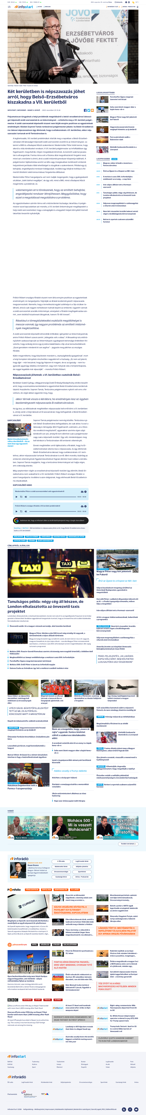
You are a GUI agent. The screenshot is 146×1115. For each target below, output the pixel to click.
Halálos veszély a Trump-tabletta (70, 771)
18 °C (136, 2)
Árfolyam (46, 890)
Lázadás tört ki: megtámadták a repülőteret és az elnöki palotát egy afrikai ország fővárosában (117, 931)
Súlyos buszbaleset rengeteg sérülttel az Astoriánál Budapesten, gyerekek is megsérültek (114, 590)
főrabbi (32, 540)
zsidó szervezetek (45, 540)
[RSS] (124, 1109)
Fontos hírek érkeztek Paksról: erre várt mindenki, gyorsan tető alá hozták (73, 965)
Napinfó (84, 1067)
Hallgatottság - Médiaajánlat (33, 1109)
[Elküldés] (92, 110)
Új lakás (75, 890)
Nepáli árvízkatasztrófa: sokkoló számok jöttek (28, 721)
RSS (103, 1109)
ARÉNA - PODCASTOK (129, 6)
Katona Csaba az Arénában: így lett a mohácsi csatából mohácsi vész (39, 668)
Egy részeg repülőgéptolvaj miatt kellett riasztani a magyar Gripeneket (121, 698)
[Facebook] (130, 1109)
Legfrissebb (110, 1062)
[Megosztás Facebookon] (85, 110)
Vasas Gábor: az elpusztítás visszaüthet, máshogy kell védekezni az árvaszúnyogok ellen (19, 699)
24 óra (40, 6)
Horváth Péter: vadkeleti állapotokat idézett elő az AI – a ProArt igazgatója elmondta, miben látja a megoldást (117, 601)
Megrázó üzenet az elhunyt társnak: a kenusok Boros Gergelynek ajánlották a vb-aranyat (52, 699)
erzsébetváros (60, 537)
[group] (25, 496)
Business (27, 1000)
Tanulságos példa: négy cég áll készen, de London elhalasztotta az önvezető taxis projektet (46, 607)
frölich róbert (32, 537)
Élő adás (62, 861)
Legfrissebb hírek (27, 1082)
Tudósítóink (60, 1062)
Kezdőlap (17, 528)
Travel (47, 1000)
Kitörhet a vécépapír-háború (64, 778)
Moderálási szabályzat (82, 1109)
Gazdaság (11, 1067)
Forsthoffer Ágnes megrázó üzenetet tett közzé (30, 661)
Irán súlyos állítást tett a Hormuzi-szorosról (115, 611)
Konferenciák (61, 890)
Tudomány (35, 1062)
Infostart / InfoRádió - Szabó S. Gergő (24, 110)
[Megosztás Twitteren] (88, 110)
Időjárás (133, 1067)
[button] (16, 496)
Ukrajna (48, 6)
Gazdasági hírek (121, 1082)
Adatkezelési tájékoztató (64, 1109)
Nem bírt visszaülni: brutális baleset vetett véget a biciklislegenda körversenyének (116, 628)
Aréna (136, 1082)
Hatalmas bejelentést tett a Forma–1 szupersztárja (22, 787)
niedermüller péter (76, 537)
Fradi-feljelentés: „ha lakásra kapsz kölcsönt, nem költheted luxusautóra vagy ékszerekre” (116, 659)
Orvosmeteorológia (85, 1082)
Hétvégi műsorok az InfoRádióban (120, 717)
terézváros (46, 537)
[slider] (52, 497)
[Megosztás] (85, 492)
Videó (108, 1067)
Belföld (25, 528)
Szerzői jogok (96, 1109)
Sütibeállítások (111, 1109)
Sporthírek (104, 1082)
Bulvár (83, 1062)
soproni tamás (20, 540)
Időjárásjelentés (66, 1082)
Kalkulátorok (70, 945)
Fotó (131, 1062)
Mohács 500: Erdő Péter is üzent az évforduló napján (32, 665)
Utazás (56, 945)
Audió (108, 1064)
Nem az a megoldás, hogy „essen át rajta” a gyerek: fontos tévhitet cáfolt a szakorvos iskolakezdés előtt (70, 734)
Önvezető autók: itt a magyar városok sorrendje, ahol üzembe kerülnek (40, 626)
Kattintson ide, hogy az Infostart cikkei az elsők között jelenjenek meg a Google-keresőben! (52, 520)
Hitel (34, 945)
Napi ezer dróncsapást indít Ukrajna (69, 801)
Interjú (59, 1064)
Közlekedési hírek (46, 1082)
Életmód (59, 1067)
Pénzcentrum (32, 890)
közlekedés (18, 537)
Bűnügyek (84, 1064)
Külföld (10, 1064)
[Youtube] (136, 1109)
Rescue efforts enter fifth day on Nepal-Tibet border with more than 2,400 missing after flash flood (28, 1014)
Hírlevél (132, 1064)
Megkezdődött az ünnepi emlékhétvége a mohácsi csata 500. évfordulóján (42, 658)
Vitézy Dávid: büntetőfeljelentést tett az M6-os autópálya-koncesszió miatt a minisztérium (28, 711)
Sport (38, 1000)
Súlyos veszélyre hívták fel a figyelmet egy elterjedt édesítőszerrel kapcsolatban (71, 910)
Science (58, 1000)
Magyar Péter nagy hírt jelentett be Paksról (114, 573)
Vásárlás (45, 945)
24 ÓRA (114, 159)
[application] (51, 496)
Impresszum (49, 1109)
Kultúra (34, 1064)
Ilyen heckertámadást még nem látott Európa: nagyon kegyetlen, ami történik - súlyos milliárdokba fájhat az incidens (27, 979)
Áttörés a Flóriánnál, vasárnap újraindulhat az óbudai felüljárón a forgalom (87, 698)
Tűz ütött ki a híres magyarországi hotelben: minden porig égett (117, 987)
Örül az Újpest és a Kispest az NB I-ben (117, 581)
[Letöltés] (82, 492)
